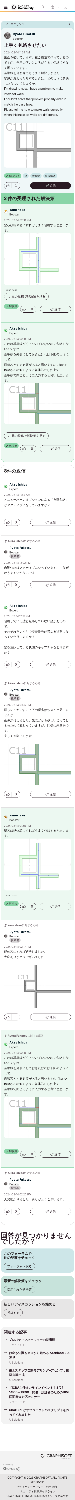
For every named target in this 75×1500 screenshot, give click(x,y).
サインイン (67, 7)
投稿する (13, 1313)
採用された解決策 (19, 1289)
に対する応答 (24, 541)
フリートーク (17, 1401)
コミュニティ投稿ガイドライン (36, 1491)
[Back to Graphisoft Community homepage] (23, 7)
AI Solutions (16, 1362)
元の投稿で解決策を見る (28, 296)
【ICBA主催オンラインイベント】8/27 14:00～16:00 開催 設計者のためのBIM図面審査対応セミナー (39, 1392)
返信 (53, 186)
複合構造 (50, 175)
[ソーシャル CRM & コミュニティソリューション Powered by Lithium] (11, 1467)
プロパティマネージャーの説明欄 (32, 1340)
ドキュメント (17, 1344)
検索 (43, 7)
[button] (8, 185)
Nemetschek (35, 1496)
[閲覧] (7, 7)
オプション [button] (68, 23)
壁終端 (36, 175)
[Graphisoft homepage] (56, 1456)
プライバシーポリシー (30, 1486)
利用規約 (51, 1486)
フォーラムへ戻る (19, 1266)
